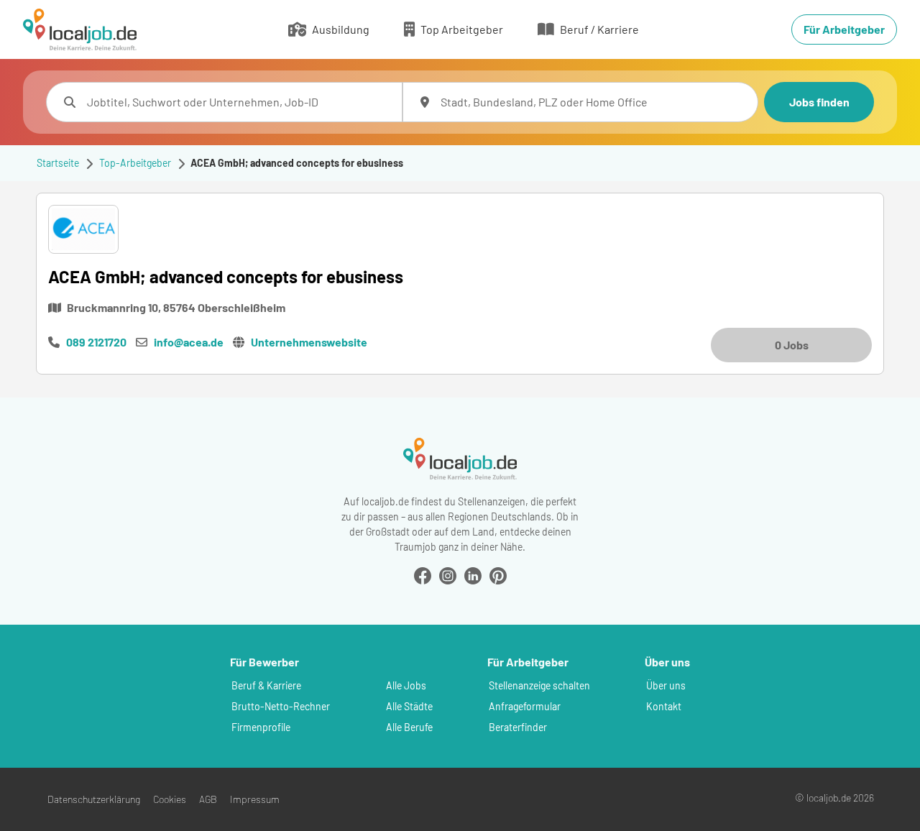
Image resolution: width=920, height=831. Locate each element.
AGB (208, 799)
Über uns (666, 685)
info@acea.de (189, 342)
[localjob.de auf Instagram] (447, 574)
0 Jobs (792, 345)
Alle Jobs (406, 685)
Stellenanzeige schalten (539, 685)
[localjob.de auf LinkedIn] (472, 574)
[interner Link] (80, 29)
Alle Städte (409, 706)
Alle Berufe (409, 727)
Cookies (169, 799)
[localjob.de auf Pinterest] (498, 574)
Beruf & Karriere (266, 685)
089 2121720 (96, 342)
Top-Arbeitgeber (135, 163)
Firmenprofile (260, 727)
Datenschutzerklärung (93, 799)
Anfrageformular (525, 706)
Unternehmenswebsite (309, 342)
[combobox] (238, 102)
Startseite (58, 163)
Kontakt (663, 706)
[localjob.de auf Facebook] (422, 574)
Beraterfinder (518, 727)
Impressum (255, 799)
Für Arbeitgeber (844, 29)
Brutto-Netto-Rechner (280, 706)
